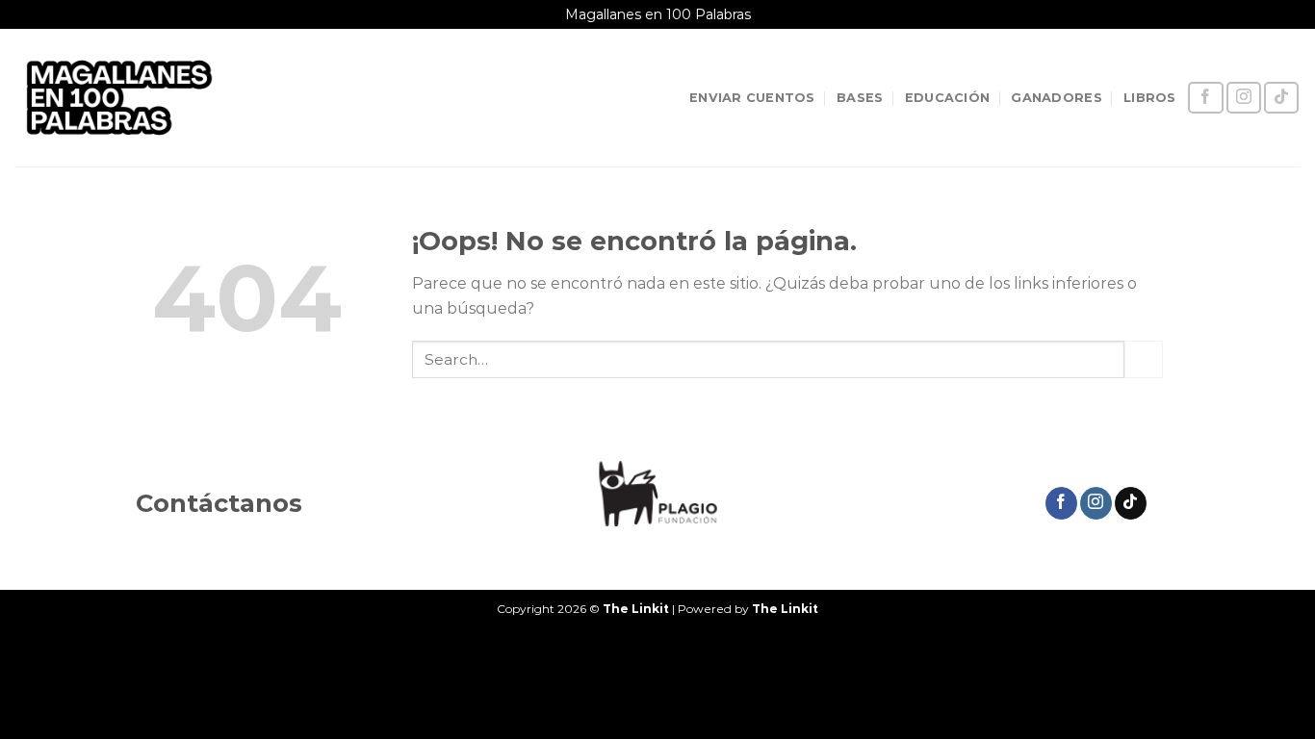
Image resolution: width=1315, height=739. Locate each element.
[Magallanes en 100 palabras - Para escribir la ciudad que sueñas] (119, 97)
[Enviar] (1143, 359)
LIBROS (1149, 97)
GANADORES (1056, 97)
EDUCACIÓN (947, 97)
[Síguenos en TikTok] (1281, 98)
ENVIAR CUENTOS (752, 97)
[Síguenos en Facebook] (1205, 98)
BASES (860, 97)
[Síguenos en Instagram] (1243, 98)
